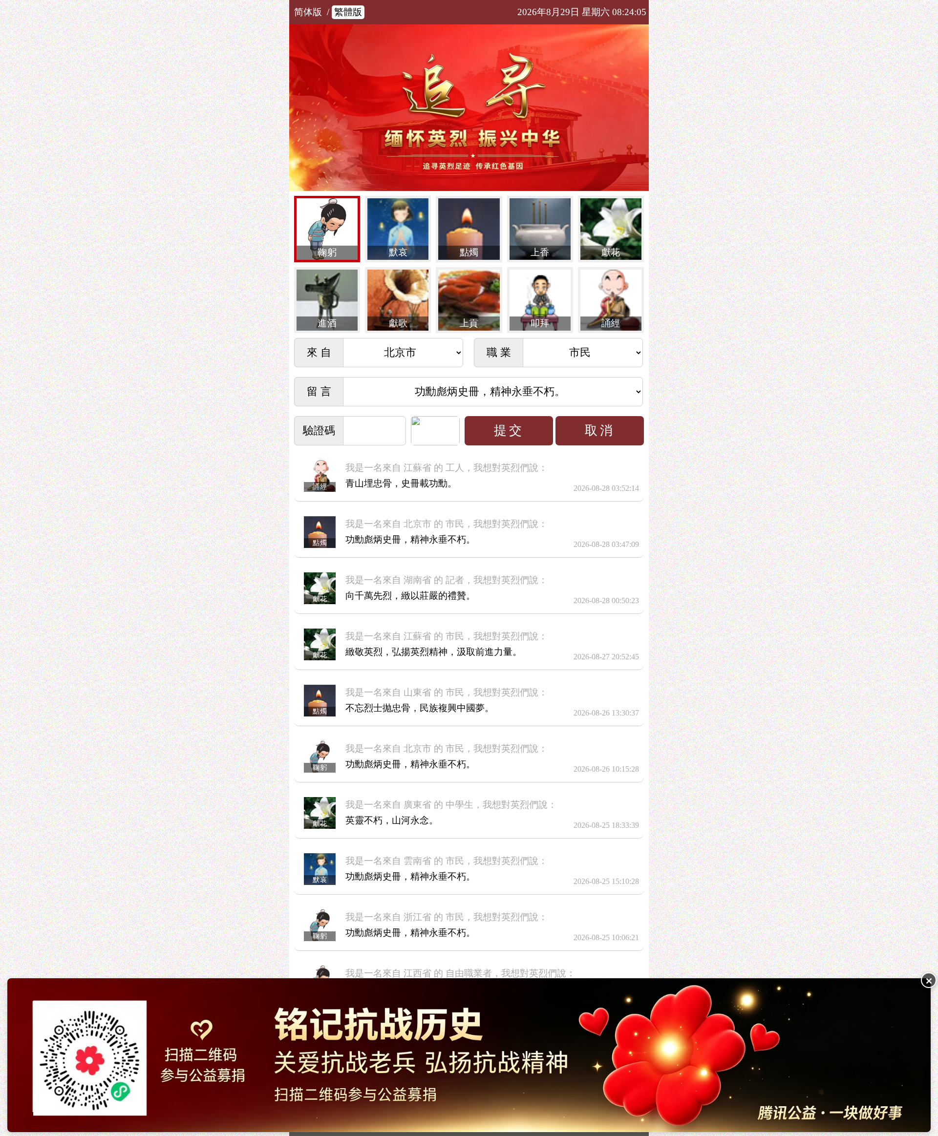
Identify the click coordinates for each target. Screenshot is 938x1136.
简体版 (308, 12)
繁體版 (348, 12)
